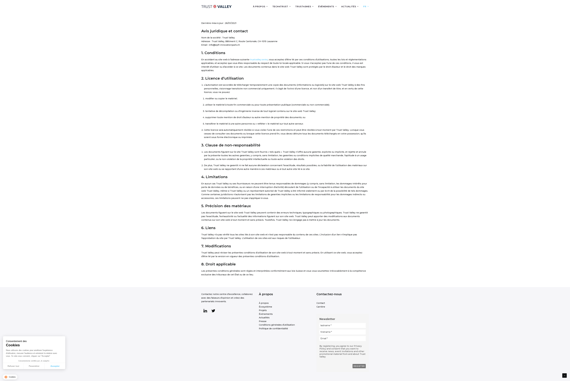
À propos (264, 303)
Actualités (264, 317)
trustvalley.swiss (259, 59)
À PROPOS (259, 6)
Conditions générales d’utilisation (277, 325)
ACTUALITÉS (348, 6)
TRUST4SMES (303, 6)
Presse (262, 321)
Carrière (320, 306)
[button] (205, 311)
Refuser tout (13, 366)
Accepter (55, 366)
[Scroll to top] (564, 375)
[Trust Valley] (216, 6)
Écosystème (265, 306)
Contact (320, 303)
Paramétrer (34, 366)
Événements (266, 314)
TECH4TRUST (280, 6)
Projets (263, 310)
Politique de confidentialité (273, 328)
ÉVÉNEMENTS (326, 6)
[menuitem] (261, 6)
